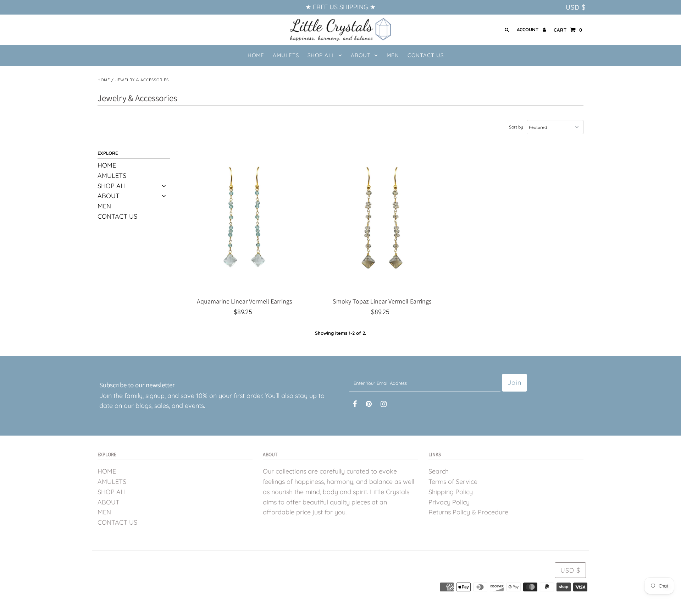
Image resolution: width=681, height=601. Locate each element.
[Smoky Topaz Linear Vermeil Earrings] (381, 222)
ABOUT (361, 55)
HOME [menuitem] (256, 55)
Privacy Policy (449, 502)
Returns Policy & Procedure (468, 512)
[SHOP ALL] (164, 186)
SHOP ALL (321, 55)
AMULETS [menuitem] (286, 55)
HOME (107, 165)
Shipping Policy (450, 492)
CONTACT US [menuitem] (426, 55)
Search (438, 471)
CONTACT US (117, 216)
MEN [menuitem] (393, 55)
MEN (104, 206)
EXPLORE (108, 153)
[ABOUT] (164, 196)
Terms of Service (452, 481)
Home (104, 79)
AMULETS (112, 175)
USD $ (576, 7)
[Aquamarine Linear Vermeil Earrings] (244, 222)
